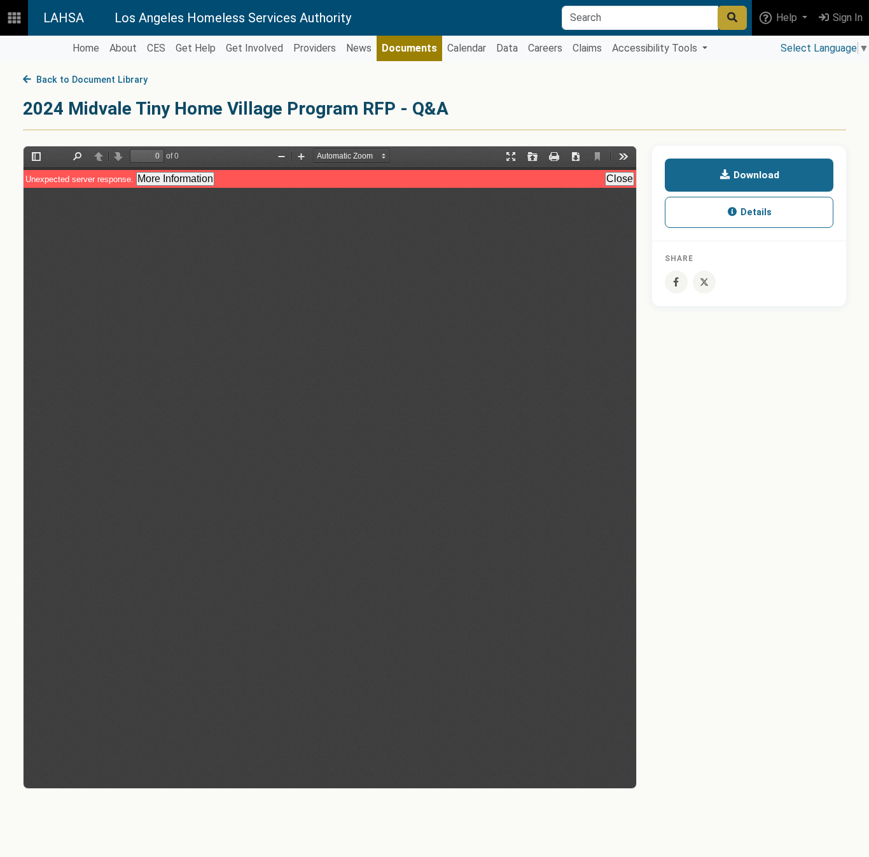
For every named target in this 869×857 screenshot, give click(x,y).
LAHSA (63, 17)
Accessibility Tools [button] (656, 48)
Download (755, 175)
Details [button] (755, 212)
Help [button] (787, 17)
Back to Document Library (89, 79)
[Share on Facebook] (676, 282)
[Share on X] (704, 282)
